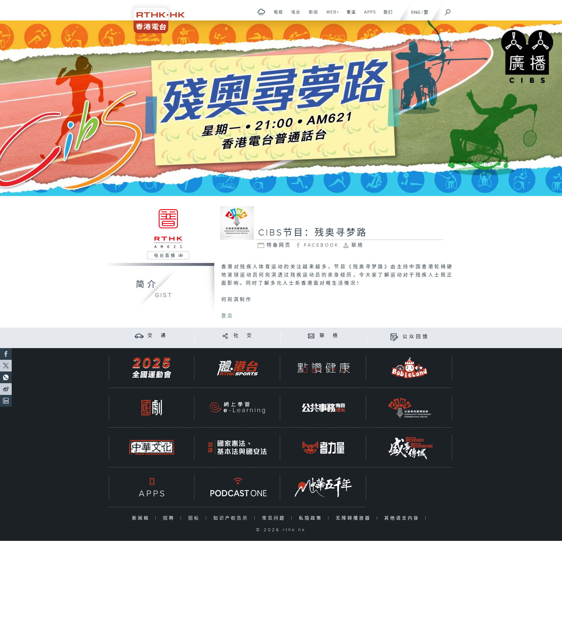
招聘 (170, 518)
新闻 (311, 15)
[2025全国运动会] (151, 367)
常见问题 (275, 518)
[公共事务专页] (323, 407)
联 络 (330, 335)
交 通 (157, 335)
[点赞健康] (323, 367)
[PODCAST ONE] (237, 487)
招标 (195, 518)
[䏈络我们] (311, 335)
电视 (276, 15)
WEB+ (330, 15)
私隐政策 (312, 518)
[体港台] (237, 367)
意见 (227, 316)
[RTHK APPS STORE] (151, 487)
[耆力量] (323, 447)
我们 (386, 15)
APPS (368, 15)
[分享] (225, 335)
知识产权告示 (232, 518)
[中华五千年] (323, 487)
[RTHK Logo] (155, 16)
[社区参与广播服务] (409, 407)
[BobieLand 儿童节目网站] (409, 367)
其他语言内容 (403, 518)
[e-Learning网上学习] (237, 407)
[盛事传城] (409, 447)
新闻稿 (142, 518)
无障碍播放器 (354, 518)
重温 (349, 15)
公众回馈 (415, 337)
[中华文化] (151, 447)
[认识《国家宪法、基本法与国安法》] (237, 447)
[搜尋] (447, 10)
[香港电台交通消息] (139, 335)
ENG (415, 12)
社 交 (243, 335)
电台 (294, 15)
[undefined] (261, 11)
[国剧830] (151, 407)
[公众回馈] (394, 336)
